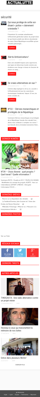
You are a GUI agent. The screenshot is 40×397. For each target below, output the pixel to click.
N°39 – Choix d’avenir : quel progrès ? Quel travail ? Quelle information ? (18, 173)
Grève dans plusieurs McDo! (13, 358)
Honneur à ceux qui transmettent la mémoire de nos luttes (17, 329)
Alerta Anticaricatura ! (18, 57)
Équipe (17, 394)
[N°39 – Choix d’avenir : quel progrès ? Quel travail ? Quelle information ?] (20, 156)
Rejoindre (33, 394)
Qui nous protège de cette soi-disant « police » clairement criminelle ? (22, 25)
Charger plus (20, 364)
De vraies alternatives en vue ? (22, 83)
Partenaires (24, 394)
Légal (5, 394)
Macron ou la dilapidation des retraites (15, 199)
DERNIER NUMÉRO (10, 138)
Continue (12, 47)
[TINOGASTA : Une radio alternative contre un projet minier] (20, 286)
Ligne (11, 394)
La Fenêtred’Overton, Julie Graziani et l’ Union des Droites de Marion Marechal (18, 202)
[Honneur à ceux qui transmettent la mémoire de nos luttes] (20, 316)
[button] (8, 7)
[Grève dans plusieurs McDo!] (20, 346)
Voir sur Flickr (5, 236)
